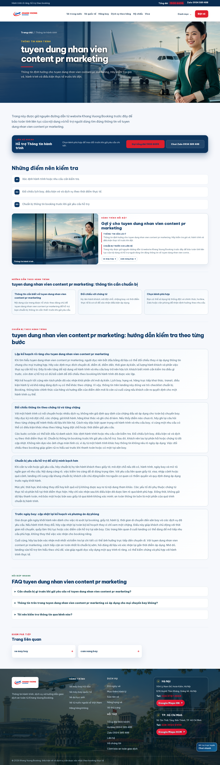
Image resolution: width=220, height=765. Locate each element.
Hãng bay (103, 14)
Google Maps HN (170, 703)
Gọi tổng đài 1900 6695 (145, 144)
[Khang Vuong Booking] (25, 14)
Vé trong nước (74, 14)
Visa (147, 14)
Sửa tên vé (113, 696)
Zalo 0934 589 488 (197, 2)
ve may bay (109, 259)
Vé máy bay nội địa (80, 686)
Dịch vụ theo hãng (121, 14)
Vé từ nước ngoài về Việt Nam (85, 702)
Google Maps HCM (171, 732)
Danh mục (185, 14)
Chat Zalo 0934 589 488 (185, 144)
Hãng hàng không (78, 708)
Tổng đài (171, 3)
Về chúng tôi (114, 743)
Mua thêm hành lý (116, 691)
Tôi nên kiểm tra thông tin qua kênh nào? (44, 614)
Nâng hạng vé (114, 702)
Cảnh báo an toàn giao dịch (122, 748)
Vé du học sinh (77, 697)
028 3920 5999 (172, 724)
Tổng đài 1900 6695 (118, 721)
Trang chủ (27, 32)
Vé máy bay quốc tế (80, 692)
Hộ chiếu (138, 14)
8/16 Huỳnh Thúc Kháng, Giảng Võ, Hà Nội (176, 691)
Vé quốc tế (90, 14)
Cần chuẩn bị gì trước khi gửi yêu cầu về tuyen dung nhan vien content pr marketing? (74, 591)
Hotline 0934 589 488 (119, 727)
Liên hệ (111, 737)
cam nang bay (128, 259)
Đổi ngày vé (113, 686)
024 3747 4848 (171, 696)
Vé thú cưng (113, 707)
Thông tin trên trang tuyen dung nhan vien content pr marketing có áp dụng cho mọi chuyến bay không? (87, 603)
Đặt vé (201, 13)
